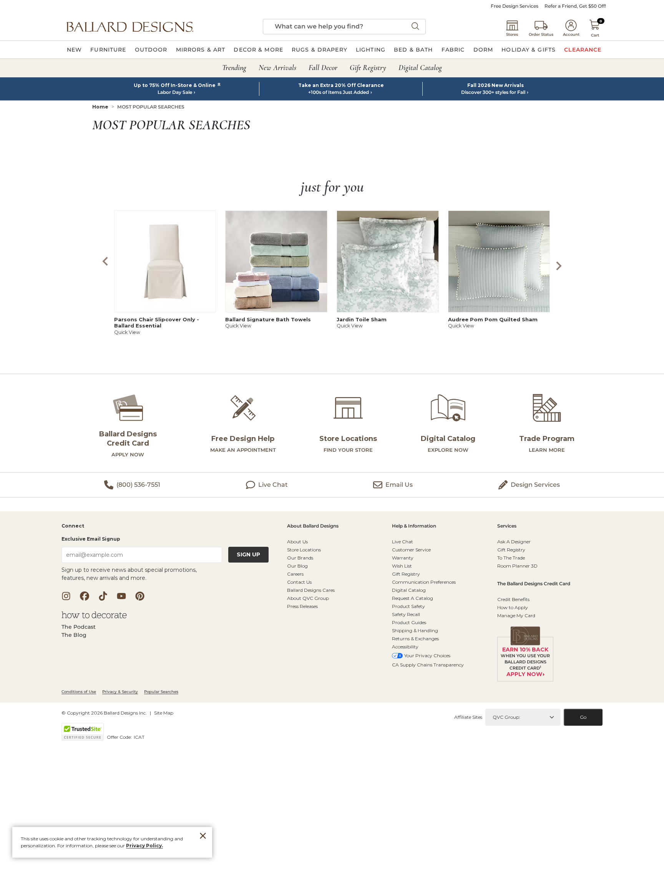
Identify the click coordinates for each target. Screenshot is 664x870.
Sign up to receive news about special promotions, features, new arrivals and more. (129, 573)
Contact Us (299, 582)
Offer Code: (120, 737)
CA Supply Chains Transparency (428, 665)
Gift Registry (406, 574)
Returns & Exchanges (415, 638)
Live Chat (402, 541)
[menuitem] (74, 49)
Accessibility (405, 647)
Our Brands (300, 558)
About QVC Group (308, 598)
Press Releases (302, 606)
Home (100, 107)
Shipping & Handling (415, 630)
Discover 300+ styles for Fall (493, 92)
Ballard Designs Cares (311, 590)
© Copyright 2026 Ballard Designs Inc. (104, 713)
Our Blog (297, 566)
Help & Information (414, 526)
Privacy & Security (120, 691)
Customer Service (411, 550)
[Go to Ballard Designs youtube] (121, 596)
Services (506, 526)
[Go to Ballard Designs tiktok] (103, 596)
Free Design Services (514, 6)
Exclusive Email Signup (90, 539)
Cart (595, 35)
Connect (72, 526)
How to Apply (512, 607)
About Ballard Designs (313, 526)
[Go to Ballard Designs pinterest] (139, 596)
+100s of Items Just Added (338, 92)
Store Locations (304, 550)
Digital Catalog (409, 590)
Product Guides (409, 622)
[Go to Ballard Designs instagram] (66, 596)
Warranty (402, 558)
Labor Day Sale (175, 92)
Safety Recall (406, 614)
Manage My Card (516, 615)
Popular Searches (161, 691)
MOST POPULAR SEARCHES (150, 107)
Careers (295, 574)
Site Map (163, 713)
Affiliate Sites (468, 717)
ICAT (139, 737)
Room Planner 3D (517, 566)
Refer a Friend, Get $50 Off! (575, 6)
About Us (297, 541)
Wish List (402, 566)
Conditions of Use (78, 691)
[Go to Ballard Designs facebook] (84, 596)
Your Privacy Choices (427, 655)
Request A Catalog (412, 598)
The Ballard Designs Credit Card (533, 583)
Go (583, 717)
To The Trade (511, 558)
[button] (129, 26)
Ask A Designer (514, 541)
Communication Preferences (424, 582)
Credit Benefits (513, 599)
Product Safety (408, 606)
